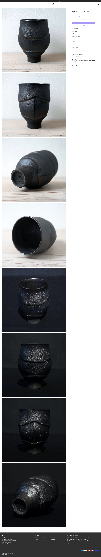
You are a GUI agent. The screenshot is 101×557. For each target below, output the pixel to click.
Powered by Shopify (4, 554)
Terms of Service (54, 537)
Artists (14, 4)
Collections (10, 4)
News (6, 4)
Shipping (79, 15)
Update (18, 4)
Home (3, 4)
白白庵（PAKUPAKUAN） (10, 553)
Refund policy (53, 539)
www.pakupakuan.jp (8, 543)
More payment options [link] (84, 25)
